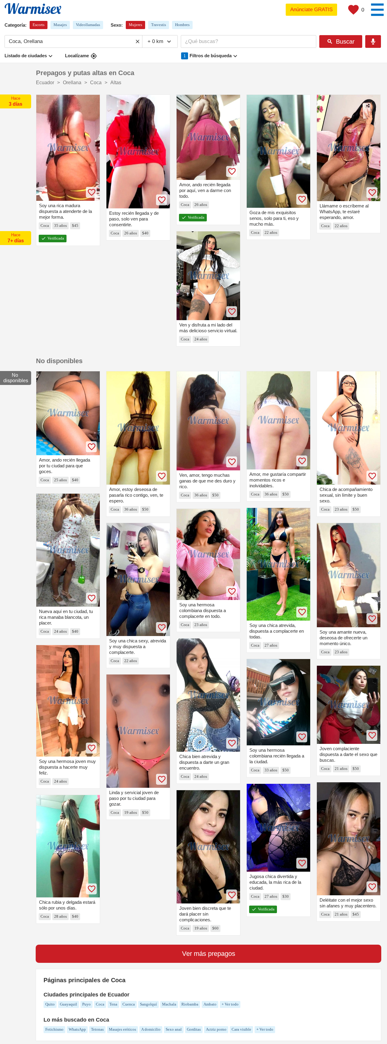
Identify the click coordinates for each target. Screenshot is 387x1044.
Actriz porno (216, 1029)
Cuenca (128, 1004)
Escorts (38, 24)
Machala (169, 1004)
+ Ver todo (230, 1004)
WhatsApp (77, 1029)
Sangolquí (148, 1004)
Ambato (209, 1004)
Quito (50, 1004)
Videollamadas (88, 24)
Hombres (182, 24)
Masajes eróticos (122, 1029)
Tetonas (97, 1029)
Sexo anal (174, 1029)
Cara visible (241, 1029)
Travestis (158, 24)
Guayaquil (68, 1004)
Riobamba (189, 1004)
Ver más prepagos (208, 953)
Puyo (86, 1004)
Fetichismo (54, 1029)
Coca (100, 1004)
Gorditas (194, 1029)
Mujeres (135, 24)
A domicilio (151, 1029)
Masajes (60, 24)
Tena (113, 1004)
